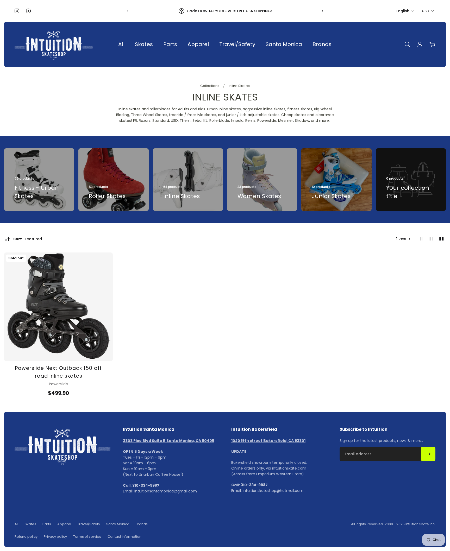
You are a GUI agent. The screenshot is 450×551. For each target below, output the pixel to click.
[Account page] (420, 44)
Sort (27, 239)
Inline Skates (239, 85)
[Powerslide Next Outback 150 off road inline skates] (58, 306)
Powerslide (58, 384)
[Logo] (54, 44)
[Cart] (432, 44)
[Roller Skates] (113, 179)
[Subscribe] (428, 454)
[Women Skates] (262, 179)
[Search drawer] (407, 44)
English (402, 11)
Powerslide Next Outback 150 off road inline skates (58, 372)
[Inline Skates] (188, 179)
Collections (210, 85)
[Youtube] (28, 11)
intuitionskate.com (289, 468)
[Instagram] (17, 11)
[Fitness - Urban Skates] (39, 179)
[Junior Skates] (336, 179)
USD (425, 11)
